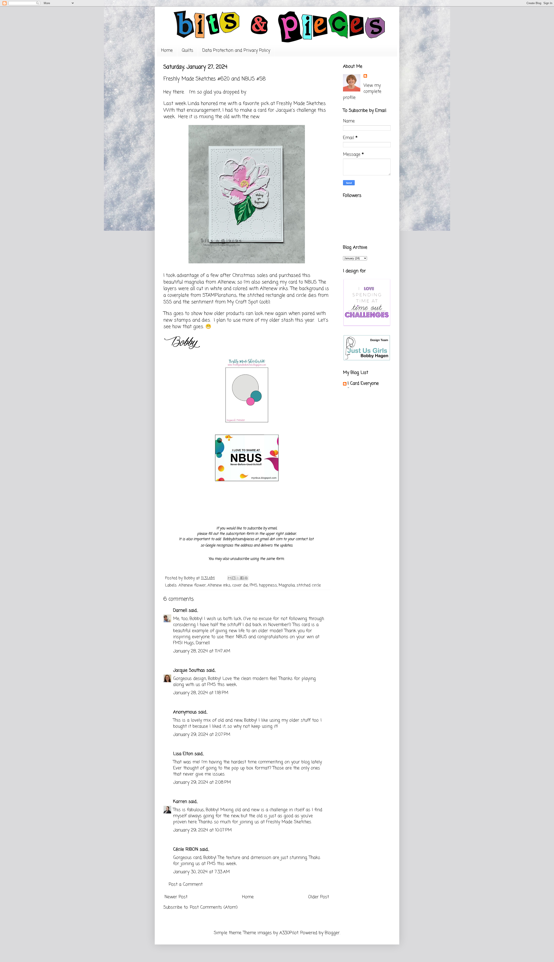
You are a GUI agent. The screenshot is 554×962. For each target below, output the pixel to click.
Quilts (187, 50)
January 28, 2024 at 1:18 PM (200, 693)
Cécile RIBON (185, 849)
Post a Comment (186, 884)
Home (167, 50)
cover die (240, 585)
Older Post (318, 897)
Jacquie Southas (189, 670)
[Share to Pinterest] (246, 578)
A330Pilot (288, 933)
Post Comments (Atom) (214, 907)
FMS (253, 585)
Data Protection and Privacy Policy (236, 50)
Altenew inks (219, 585)
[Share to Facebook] (242, 578)
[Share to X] (238, 578)
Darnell (180, 610)
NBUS (310, 282)
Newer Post (175, 897)
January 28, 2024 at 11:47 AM (201, 651)
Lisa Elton (183, 754)
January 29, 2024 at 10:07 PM (202, 830)
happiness (268, 585)
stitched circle (308, 585)
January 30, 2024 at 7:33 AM (201, 872)
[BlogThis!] (234, 578)
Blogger (332, 933)
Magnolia (287, 585)
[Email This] (229, 578)
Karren (180, 801)
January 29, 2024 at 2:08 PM (202, 782)
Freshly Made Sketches (300, 103)
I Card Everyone (363, 383)
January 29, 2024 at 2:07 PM (201, 734)
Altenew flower (192, 585)
